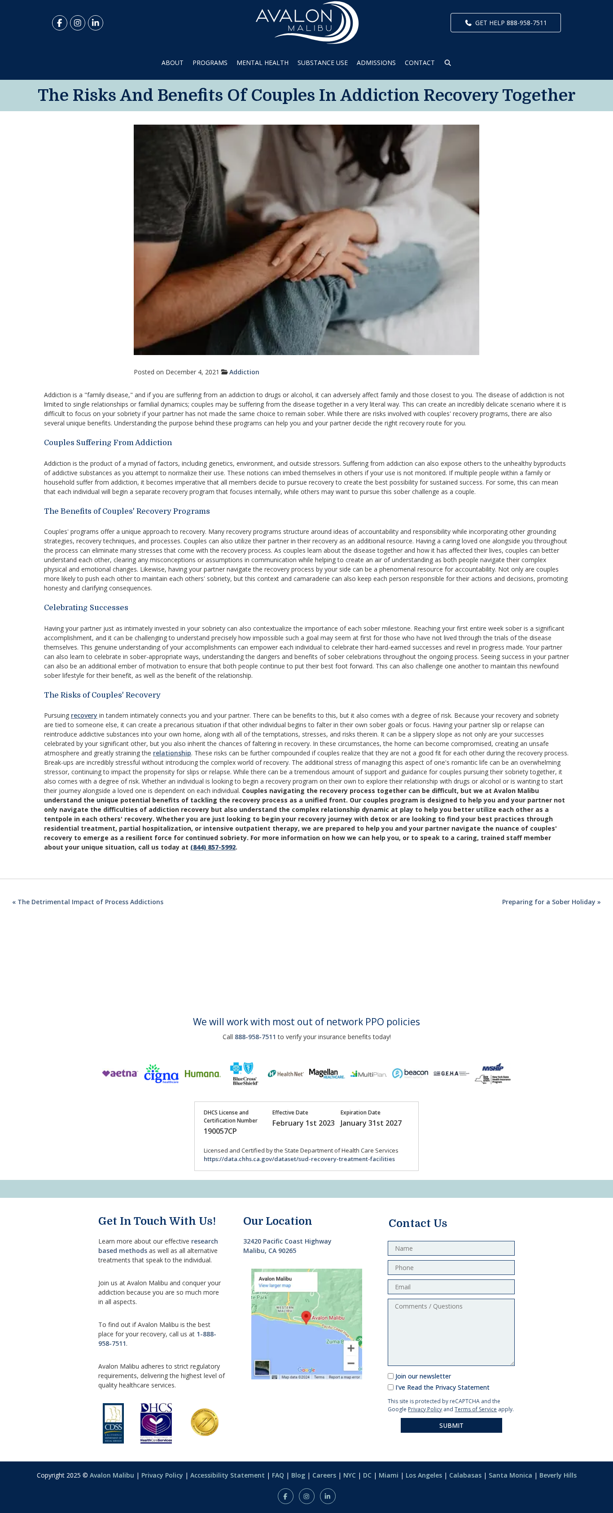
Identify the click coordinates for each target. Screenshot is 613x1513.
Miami (388, 1475)
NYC (349, 1475)
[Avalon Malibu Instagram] (77, 22)
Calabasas (465, 1475)
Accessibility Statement (227, 1475)
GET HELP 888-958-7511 (511, 22)
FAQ (278, 1475)
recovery (84, 715)
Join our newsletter (423, 1376)
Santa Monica (510, 1475)
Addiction (244, 372)
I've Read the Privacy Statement (442, 1387)
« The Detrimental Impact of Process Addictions (87, 901)
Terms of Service (476, 1409)
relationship (172, 753)
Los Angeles (424, 1475)
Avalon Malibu (112, 1475)
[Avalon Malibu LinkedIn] (95, 22)
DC (367, 1475)
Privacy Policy (425, 1409)
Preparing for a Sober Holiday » (551, 901)
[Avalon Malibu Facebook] (59, 22)
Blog (298, 1475)
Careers (324, 1475)
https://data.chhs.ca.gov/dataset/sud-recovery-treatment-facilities (299, 1159)
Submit (451, 1425)
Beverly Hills (558, 1475)
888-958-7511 (255, 1036)
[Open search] (447, 62)
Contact (420, 62)
